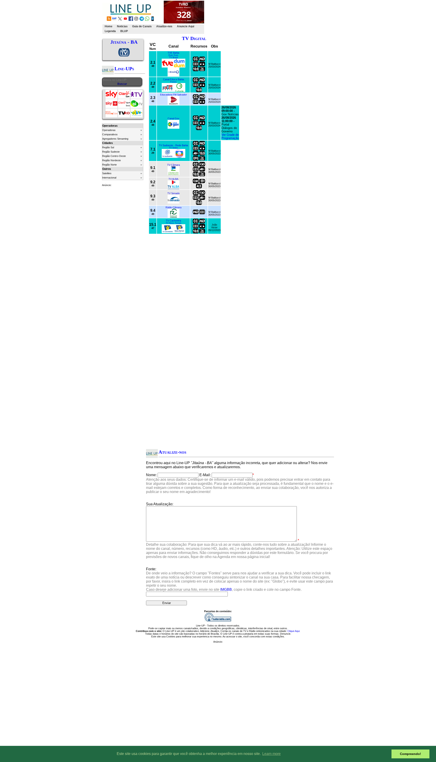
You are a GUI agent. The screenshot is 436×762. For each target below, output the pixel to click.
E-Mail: (205, 475)
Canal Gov (173, 118)
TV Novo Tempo (173, 223)
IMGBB (226, 589)
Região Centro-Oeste (114, 156)
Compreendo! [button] (410, 754)
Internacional (109, 177)
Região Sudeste (111, 151)
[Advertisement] (287, 17)
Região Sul (108, 147)
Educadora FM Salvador (173, 94)
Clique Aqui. (293, 631)
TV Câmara (173, 164)
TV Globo (173, 148)
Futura (173, 82)
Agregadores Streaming (115, 138)
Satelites (106, 173)
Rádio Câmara (173, 207)
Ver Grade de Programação (230, 136)
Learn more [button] (271, 754)
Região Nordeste (111, 160)
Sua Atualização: (159, 504)
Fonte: (239, 579)
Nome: (151, 475)
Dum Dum (173, 55)
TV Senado (173, 193)
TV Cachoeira (173, 220)
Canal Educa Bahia (173, 79)
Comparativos (110, 134)
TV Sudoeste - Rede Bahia (173, 145)
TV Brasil (173, 57)
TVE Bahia (173, 52)
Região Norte (109, 164)
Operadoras (109, 130)
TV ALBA (173, 179)
